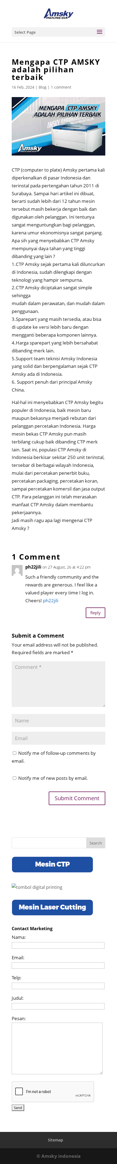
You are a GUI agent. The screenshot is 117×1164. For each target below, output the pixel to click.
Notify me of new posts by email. (53, 778)
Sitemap (55, 1140)
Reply (95, 612)
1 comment (61, 87)
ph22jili (50, 600)
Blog (43, 87)
